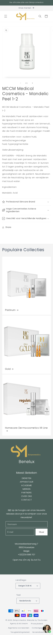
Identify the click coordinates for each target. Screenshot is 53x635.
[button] (6, 16)
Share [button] (8, 227)
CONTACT (26, 499)
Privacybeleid (37, 624)
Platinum (10, 310)
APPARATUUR (26, 481)
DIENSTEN (26, 478)
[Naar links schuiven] (20, 83)
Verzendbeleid (38, 632)
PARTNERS (26, 492)
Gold (8, 368)
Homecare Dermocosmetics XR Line (26, 427)
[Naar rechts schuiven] (32, 83)
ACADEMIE (26, 485)
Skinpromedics (19, 620)
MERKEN (26, 489)
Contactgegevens (40, 628)
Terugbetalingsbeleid (20, 632)
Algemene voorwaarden (18, 628)
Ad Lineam (23, 624)
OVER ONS (26, 496)
